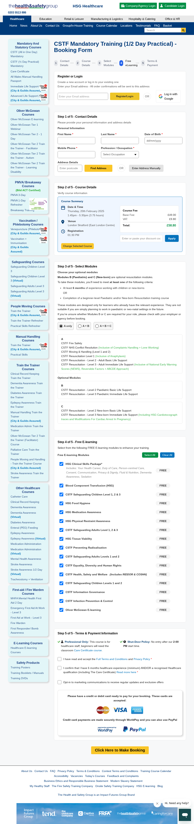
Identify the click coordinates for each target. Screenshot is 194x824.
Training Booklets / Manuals (27, 672)
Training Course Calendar (155, 771)
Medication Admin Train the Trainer (27, 428)
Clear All (167, 455)
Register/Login (124, 96)
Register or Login (70, 76)
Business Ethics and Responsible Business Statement (76, 780)
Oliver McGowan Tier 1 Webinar (24, 126)
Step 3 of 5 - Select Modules (77, 266)
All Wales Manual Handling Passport (26, 78)
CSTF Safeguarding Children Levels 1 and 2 (94, 583)
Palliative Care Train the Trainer (25, 451)
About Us (26, 771)
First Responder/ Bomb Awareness (24, 630)
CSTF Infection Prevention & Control (89, 600)
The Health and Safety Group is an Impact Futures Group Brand (96, 794)
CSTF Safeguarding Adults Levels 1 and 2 (92, 556)
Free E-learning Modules (73, 455)
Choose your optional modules (78, 272)
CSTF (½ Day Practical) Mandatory (25, 63)
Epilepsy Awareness (22, 533)
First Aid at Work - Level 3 (26, 617)
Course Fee (130, 210)
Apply (172, 238)
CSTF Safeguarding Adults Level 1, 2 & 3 (92, 529)
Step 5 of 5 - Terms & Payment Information (88, 633)
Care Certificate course (88, 650)
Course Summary (72, 201)
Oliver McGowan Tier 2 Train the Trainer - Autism (28, 155)
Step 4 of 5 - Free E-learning (77, 442)
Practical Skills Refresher (25, 325)
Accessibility (61, 775)
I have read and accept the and (107, 659)
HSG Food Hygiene (78, 503)
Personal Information (71, 128)
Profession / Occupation (117, 148)
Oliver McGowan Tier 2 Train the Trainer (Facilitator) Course (28, 440)
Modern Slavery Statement (126, 780)
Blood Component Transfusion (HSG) (90, 485)
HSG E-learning (145, 786)
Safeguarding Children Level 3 (28, 268)
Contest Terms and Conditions (120, 771)
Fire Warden (18, 623)
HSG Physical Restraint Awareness (88, 521)
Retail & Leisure (74, 19)
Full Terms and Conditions (112, 659)
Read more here (126, 672)
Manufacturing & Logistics (107, 19)
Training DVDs (19, 678)
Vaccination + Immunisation (20, 245)
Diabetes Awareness (23, 522)
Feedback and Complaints (123, 775)
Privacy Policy (142, 659)
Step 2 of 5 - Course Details (77, 187)
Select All (150, 455)
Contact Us (41, 771)
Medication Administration (26, 543)
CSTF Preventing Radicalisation (86, 547)
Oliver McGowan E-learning (27, 119)
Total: (126, 225)
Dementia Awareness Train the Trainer (27, 385)
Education (45, 19)
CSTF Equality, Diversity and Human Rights (93, 565)
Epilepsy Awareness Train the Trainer (26, 404)
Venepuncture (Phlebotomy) (27, 231)
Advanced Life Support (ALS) (28, 98)
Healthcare (17, 19)
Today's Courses (95, 775)
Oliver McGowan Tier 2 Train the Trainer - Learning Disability (28, 167)
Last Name (108, 134)
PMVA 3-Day (18, 194)
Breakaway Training (22, 210)
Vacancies (77, 775)
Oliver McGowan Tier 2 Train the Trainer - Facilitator (28, 146)
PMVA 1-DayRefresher (18, 202)
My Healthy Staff (39, 786)
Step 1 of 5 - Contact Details (77, 116)
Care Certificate (20, 71)
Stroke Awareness (21, 564)
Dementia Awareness (23, 507)
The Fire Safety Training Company (72, 786)
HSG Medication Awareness (83, 512)
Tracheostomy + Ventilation (27, 579)
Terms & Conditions (88, 771)
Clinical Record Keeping (25, 501)
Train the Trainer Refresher (27, 320)
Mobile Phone (67, 148)
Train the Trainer (26, 313)
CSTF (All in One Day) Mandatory (24, 54)
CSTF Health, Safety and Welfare (106, 574)
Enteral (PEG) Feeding (24, 527)
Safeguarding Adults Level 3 (27, 286)
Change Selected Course (77, 246)
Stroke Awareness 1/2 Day (26, 571)
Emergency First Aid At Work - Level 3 (28, 610)
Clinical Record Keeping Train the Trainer (25, 375)
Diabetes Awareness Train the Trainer (26, 395)
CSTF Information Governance (85, 592)
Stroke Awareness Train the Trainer (27, 475)
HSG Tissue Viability (79, 538)
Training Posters (20, 667)
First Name (65, 134)
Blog (160, 786)
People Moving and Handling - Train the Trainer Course (28, 463)
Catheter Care (19, 496)
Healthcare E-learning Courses (24, 650)
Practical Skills (19, 354)
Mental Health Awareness (26, 558)
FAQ (52, 771)
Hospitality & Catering (142, 19)
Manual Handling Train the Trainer (26, 416)
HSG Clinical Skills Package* (84, 463)
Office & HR (172, 19)
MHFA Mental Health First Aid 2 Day (26, 600)
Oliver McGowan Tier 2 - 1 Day (26, 136)
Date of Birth (154, 134)
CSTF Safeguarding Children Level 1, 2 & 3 (93, 494)
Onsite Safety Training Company (114, 786)
